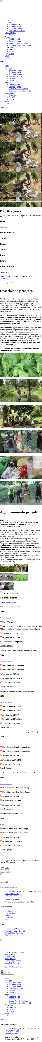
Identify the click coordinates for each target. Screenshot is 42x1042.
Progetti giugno (15, 41)
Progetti (9, 276)
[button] (21, 62)
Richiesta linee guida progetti (20, 45)
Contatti (7, 58)
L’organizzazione (15, 29)
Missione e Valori (15, 24)
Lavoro (15, 276)
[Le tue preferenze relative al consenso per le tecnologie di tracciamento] (38, 1038)
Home (7, 20)
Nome (2, 867)
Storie (11, 35)
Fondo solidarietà (5, 618)
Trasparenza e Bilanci (17, 31)
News (7, 56)
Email (2, 870)
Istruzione (3, 743)
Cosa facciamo (10, 33)
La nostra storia (15, 26)
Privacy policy (5, 872)
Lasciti (11, 54)
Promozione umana (6, 661)
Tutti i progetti (14, 39)
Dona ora (12, 49)
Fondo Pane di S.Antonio (18, 43)
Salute (2, 824)
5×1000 (12, 52)
